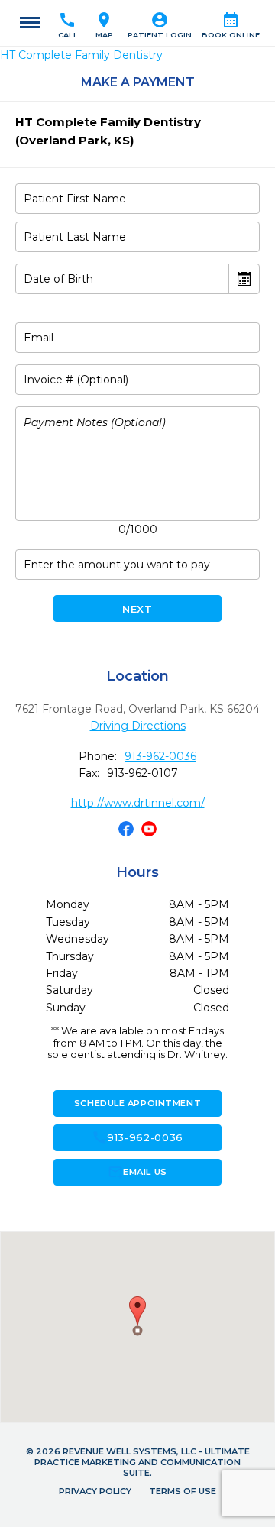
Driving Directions (138, 726)
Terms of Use (182, 1491)
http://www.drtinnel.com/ (138, 803)
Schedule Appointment (137, 1103)
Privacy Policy (95, 1491)
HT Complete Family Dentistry (81, 55)
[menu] (30, 22)
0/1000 (137, 529)
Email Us (137, 1171)
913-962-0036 (160, 756)
